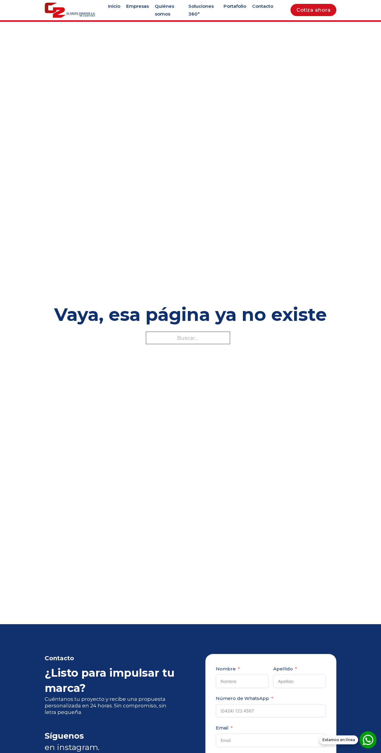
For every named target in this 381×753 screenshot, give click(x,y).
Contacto (262, 6)
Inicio (114, 6)
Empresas (137, 6)
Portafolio (235, 6)
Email (222, 728)
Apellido (283, 669)
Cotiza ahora (313, 10)
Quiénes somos (164, 10)
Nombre (226, 669)
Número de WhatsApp (242, 698)
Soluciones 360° (201, 10)
